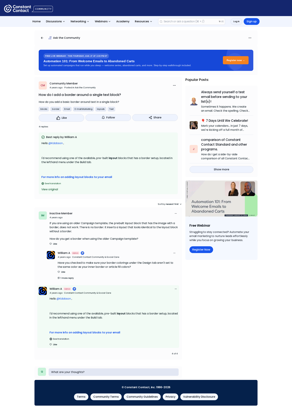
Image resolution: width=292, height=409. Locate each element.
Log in (236, 21)
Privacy (170, 397)
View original (49, 189)
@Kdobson (55, 143)
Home (36, 21)
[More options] (176, 213)
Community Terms (106, 397)
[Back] (42, 38)
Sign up (252, 21)
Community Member (64, 83)
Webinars (101, 21)
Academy (122, 21)
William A (64, 253)
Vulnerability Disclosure (199, 397)
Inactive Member (61, 213)
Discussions (54, 21)
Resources (142, 21)
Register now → (236, 60)
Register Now (201, 250)
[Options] (250, 38)
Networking (78, 21)
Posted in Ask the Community (80, 87)
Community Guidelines (142, 397)
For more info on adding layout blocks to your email (76, 177)
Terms (81, 397)
